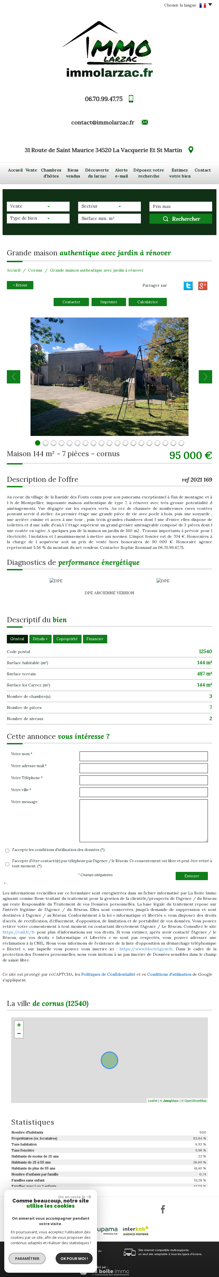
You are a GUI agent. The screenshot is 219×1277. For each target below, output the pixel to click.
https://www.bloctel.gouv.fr (146, 948)
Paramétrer (27, 1258)
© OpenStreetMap (193, 1100)
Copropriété (67, 639)
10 (109, 442)
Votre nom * (22, 753)
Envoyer (191, 876)
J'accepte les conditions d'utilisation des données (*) (58, 849)
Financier (94, 639)
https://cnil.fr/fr (19, 932)
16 (157, 442)
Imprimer (108, 302)
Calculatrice (147, 302)
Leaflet (152, 1100)
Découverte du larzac (97, 173)
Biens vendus (73, 173)
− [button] (19, 1033)
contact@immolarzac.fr (102, 122)
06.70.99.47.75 (104, 99)
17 (165, 442)
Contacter (71, 302)
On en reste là (71, 1196)
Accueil (15, 170)
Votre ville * (21, 789)
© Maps (169, 1100)
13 (133, 442)
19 (181, 442)
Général (17, 639)
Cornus (35, 270)
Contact (203, 170)
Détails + (40, 639)
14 (141, 442)
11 (117, 442)
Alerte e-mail (121, 173)
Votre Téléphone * (27, 777)
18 (173, 442)
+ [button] (19, 1025)
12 (125, 442)
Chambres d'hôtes (51, 173)
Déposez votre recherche (148, 173)
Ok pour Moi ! (74, 1258)
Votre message (24, 801)
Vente (31, 170)
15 (149, 442)
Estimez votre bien (179, 173)
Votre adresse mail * (29, 765)
